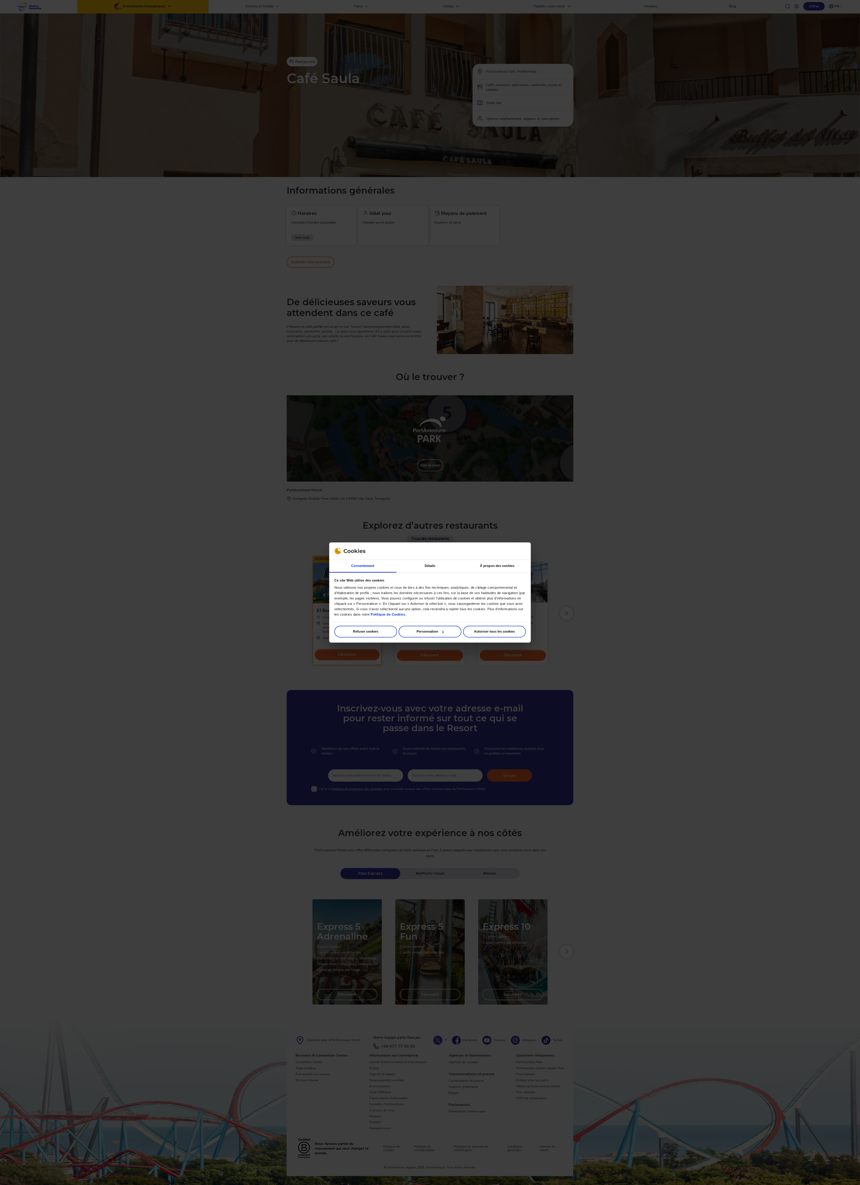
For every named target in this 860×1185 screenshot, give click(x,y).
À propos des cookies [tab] (497, 566)
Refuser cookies (365, 632)
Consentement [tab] (362, 566)
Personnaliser (427, 632)
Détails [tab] (430, 566)
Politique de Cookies (388, 614)
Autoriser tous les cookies (494, 632)
